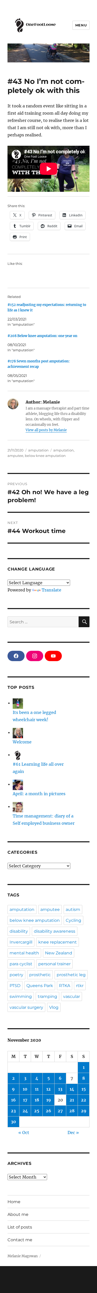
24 (25, 1110)
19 (48, 1099)
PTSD (15, 985)
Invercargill (21, 942)
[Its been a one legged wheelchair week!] (18, 702)
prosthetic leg (71, 974)
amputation (38, 450)
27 (60, 1110)
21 (72, 1099)
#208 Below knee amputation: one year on (42, 336)
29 (83, 1110)
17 (25, 1099)
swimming (21, 996)
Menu (81, 25)
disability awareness (54, 931)
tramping (47, 996)
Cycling (73, 920)
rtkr (80, 985)
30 (13, 1121)
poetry (16, 974)
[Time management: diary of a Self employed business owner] (18, 806)
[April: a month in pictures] (18, 784)
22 (83, 1099)
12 (48, 1089)
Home (14, 1201)
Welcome (22, 741)
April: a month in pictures (39, 793)
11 (37, 1089)
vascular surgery (26, 1007)
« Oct (23, 1132)
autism (73, 909)
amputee (15, 456)
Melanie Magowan (23, 1256)
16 (13, 1099)
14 (72, 1089)
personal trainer (54, 963)
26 (48, 1110)
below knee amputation (45, 456)
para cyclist (21, 963)
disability (19, 931)
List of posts (20, 1227)
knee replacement (57, 942)
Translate (51, 590)
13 (60, 1089)
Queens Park (39, 985)
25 (36, 1110)
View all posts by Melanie (46, 430)
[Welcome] (18, 732)
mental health (24, 953)
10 (25, 1089)
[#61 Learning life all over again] (18, 754)
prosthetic (40, 974)
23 (13, 1110)
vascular (71, 996)
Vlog (53, 1007)
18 (37, 1099)
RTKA (64, 985)
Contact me (20, 1239)
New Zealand (58, 953)
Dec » (73, 1132)
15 (83, 1089)
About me (18, 1214)
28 (71, 1110)
